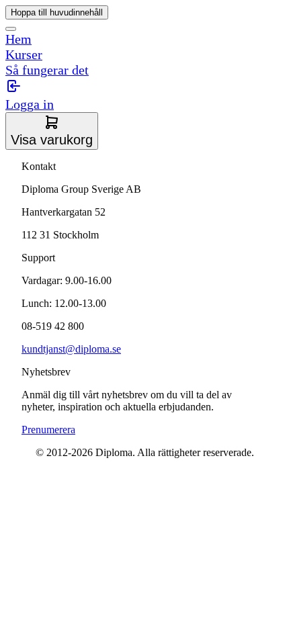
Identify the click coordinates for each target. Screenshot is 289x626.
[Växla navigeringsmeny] (10, 29)
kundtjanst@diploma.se (71, 349)
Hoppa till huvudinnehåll (57, 12)
